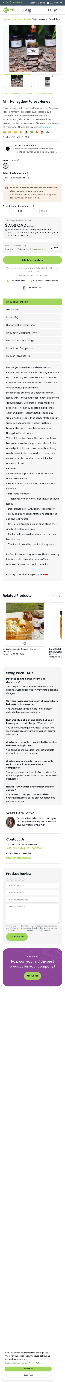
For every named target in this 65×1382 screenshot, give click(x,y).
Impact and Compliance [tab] (19, 348)
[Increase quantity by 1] (36, 211)
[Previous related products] (53, 595)
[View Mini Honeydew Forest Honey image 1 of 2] (17, 80)
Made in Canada (12, 94)
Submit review (17, 937)
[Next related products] (59, 595)
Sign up (41, 2)
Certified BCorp (45, 94)
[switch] (9, 148)
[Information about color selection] (18, 160)
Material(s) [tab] (12, 317)
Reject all (28, 1374)
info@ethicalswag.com (18, 857)
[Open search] (49, 10)
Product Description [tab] (17, 301)
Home (6, 19)
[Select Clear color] (5, 166)
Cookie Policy (18, 1363)
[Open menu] (60, 10)
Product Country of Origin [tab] (20, 340)
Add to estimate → (32, 260)
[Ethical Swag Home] (17, 10)
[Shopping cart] (55, 10)
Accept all (28, 1369)
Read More (46, 127)
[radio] (7, 879)
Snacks (27, 19)
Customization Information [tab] (21, 325)
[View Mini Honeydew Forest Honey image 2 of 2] (47, 80)
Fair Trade (28, 94)
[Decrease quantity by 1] (6, 211)
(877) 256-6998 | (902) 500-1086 (24, 848)
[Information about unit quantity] (28, 173)
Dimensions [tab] (12, 309)
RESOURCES (32, 976)
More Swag (16, 19)
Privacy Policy (35, 1363)
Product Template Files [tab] (19, 356)
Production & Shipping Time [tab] (21, 332)
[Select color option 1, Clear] (25, 643)
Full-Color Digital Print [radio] (15, 177)
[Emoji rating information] (53, 132)
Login (32, 2)
